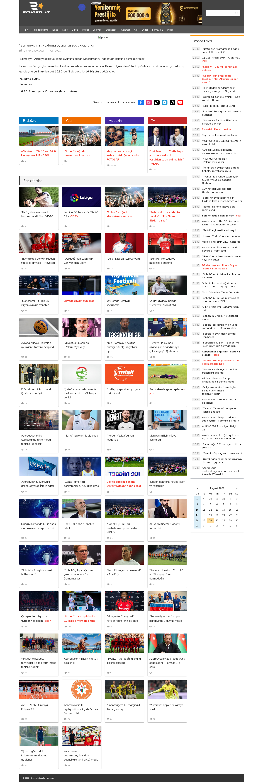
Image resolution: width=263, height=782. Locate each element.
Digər (145, 29)
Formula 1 (157, 29)
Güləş (75, 29)
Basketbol (111, 29)
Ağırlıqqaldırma (40, 29)
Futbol (85, 29)
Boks (55, 29)
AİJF (136, 29)
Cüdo (65, 29)
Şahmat (125, 29)
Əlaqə (170, 29)
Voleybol (97, 29)
